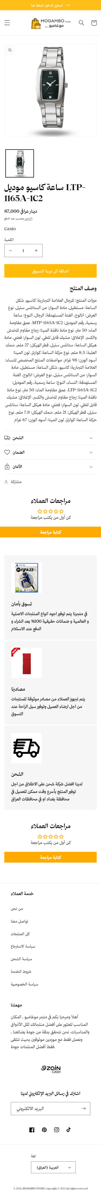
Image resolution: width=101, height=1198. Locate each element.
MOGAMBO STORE (34, 1188)
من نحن (17, 908)
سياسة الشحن (21, 958)
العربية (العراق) (47, 1167)
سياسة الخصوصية (24, 984)
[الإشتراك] (84, 1108)
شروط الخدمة (21, 971)
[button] (7, 23)
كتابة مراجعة (50, 532)
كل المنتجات (20, 933)
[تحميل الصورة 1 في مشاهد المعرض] (20, 164)
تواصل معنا (19, 921)
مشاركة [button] (16, 481)
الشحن (28, 218)
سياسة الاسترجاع (23, 946)
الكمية (9, 239)
